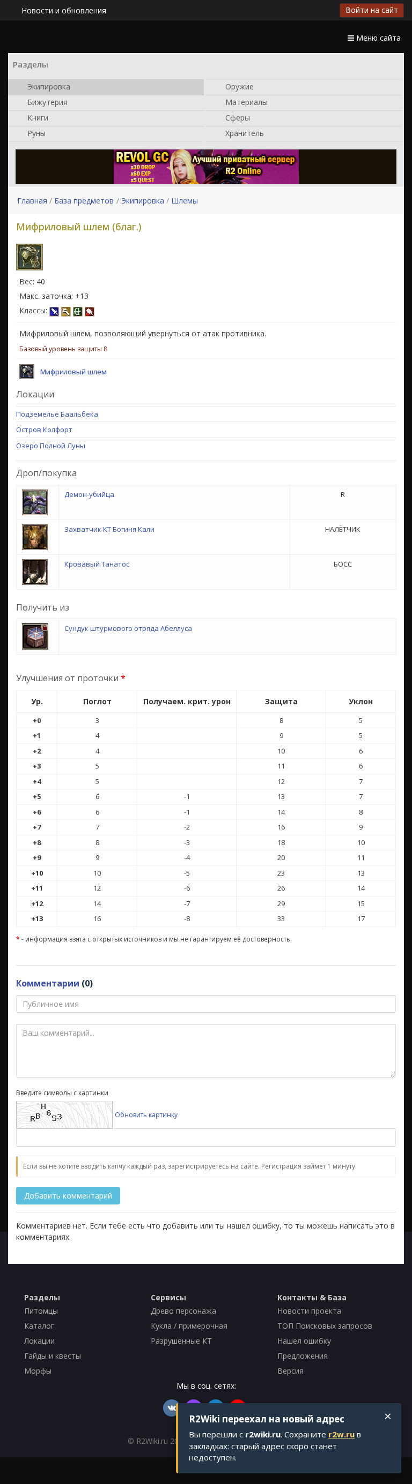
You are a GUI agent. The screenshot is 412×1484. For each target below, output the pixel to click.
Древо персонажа (183, 1311)
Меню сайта (377, 38)
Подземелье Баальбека (57, 414)
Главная (32, 200)
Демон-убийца (89, 494)
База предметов (84, 200)
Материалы (245, 101)
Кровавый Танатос (96, 564)
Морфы (38, 1371)
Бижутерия (46, 101)
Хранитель (243, 132)
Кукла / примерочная (189, 1326)
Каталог (39, 1326)
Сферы (236, 117)
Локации (39, 1341)
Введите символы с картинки (62, 1092)
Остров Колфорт (44, 429)
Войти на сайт (371, 10)
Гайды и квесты (52, 1356)
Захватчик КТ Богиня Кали (109, 529)
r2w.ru (341, 1434)
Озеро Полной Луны (50, 445)
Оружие (238, 86)
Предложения (302, 1356)
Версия (290, 1371)
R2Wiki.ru (152, 1441)
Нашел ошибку (304, 1341)
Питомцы (41, 1311)
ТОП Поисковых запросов (324, 1326)
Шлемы (184, 200)
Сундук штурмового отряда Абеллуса (128, 628)
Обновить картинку (146, 1114)
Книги (36, 117)
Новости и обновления (63, 10)
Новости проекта (309, 1311)
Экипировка (47, 86)
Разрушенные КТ (181, 1341)
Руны (35, 132)
